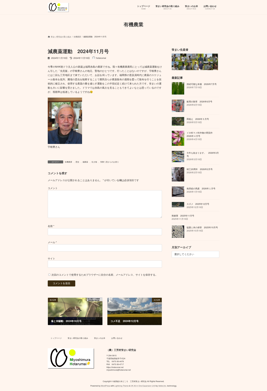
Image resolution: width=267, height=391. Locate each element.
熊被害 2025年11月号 (183, 215)
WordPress (105, 385)
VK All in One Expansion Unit (143, 385)
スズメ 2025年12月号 (198, 203)
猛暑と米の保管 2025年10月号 (202, 227)
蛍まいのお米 (99, 338)
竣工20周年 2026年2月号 (200, 168)
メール (52, 242)
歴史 (77, 161)
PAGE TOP (257, 376)
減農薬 (85, 161)
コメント (53, 188)
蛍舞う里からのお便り (109, 161)
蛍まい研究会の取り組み (78, 338)
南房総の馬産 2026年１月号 (201, 188)
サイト (51, 258)
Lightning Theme (121, 385)
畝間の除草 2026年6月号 (199, 101)
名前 (51, 226)
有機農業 (68, 161)
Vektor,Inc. (162, 385)
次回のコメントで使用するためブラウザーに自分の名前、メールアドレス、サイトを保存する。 (104, 274)
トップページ (56, 338)
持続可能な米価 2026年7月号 (202, 83)
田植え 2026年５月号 (198, 118)
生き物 (94, 161)
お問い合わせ (116, 338)
